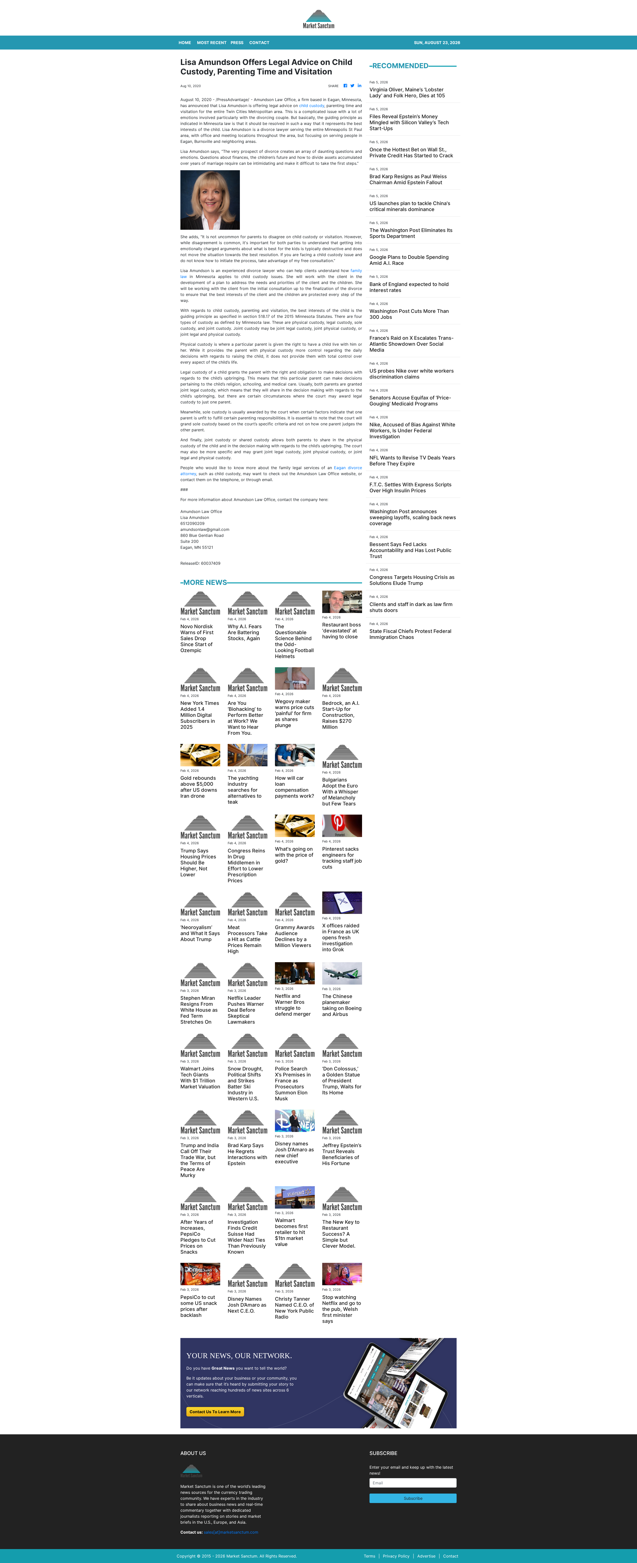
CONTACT (259, 42)
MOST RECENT (212, 42)
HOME (185, 42)
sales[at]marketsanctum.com (231, 1532)
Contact (450, 1556)
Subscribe (413, 1498)
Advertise (426, 1556)
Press (237, 42)
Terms (369, 1556)
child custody (311, 105)
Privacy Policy (396, 1556)
